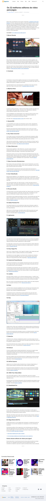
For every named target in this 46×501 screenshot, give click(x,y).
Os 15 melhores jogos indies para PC (19, 32)
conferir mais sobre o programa (17, 431)
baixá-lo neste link (14, 200)
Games (3, 489)
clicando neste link (26, 345)
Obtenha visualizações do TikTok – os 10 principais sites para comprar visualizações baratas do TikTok (27, 473)
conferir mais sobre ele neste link (13, 131)
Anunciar (25, 497)
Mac (26, 1)
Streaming (17, 489)
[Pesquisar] (43, 1)
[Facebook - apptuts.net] (38, 489)
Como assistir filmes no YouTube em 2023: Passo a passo (27, 461)
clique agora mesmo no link (18, 118)
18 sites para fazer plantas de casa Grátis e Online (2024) (41, 471)
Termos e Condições (12, 497)
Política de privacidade (17, 497)
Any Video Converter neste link (23, 143)
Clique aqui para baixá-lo (32, 257)
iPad (18, 1)
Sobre (9, 497)
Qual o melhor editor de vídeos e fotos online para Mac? (12, 461)
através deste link (21, 212)
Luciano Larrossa (11, 12)
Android (13, 1)
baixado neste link (13, 246)
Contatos (22, 497)
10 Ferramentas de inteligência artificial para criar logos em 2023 (12, 471)
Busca (38, 1)
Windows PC (34, 1)
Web (29, 1)
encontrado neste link (24, 295)
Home (29, 497)
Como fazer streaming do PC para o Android (15, 433)
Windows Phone (25, 489)
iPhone (22, 1)
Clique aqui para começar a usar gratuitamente (20, 68)
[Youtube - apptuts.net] (41, 489)
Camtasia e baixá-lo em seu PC (28, 86)
